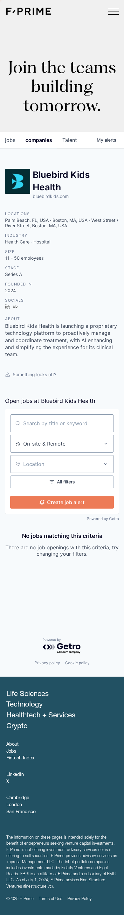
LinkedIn (15, 775)
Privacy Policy (79, 899)
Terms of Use (50, 899)
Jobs (11, 752)
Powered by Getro (103, 518)
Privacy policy (47, 662)
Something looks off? (34, 374)
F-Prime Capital (28, 11)
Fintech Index (20, 758)
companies (38, 140)
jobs (10, 140)
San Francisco (21, 812)
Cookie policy (77, 662)
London (14, 805)
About (12, 745)
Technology (24, 704)
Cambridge (17, 798)
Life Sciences (27, 694)
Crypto (17, 726)
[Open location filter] (106, 464)
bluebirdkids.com (51, 196)
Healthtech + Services (40, 715)
